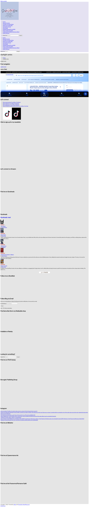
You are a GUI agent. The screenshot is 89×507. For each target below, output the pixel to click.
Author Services (6, 33)
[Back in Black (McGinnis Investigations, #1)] (2, 232)
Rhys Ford (4, 236)
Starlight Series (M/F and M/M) (9, 29)
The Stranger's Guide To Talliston (7, 254)
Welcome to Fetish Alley (8, 25)
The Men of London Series (8, 24)
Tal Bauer (4, 247)
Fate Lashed (2, 226)
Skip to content (3, 1)
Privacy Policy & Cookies (8, 30)
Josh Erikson (4, 227)
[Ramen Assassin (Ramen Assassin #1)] (2, 263)
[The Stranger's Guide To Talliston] (2, 252)
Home (4, 21)
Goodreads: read (5, 217)
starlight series (3, 66)
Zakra (15, 504)
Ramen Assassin (3, 265)
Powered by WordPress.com (24, 504)
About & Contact (6, 23)
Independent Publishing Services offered (11, 32)
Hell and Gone (3, 246)
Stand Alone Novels (7, 26)
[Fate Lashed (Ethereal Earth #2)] (2, 223)
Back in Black (3, 234)
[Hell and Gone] (1, 243)
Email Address (3, 303)
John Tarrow (4, 256)
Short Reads (5, 28)
